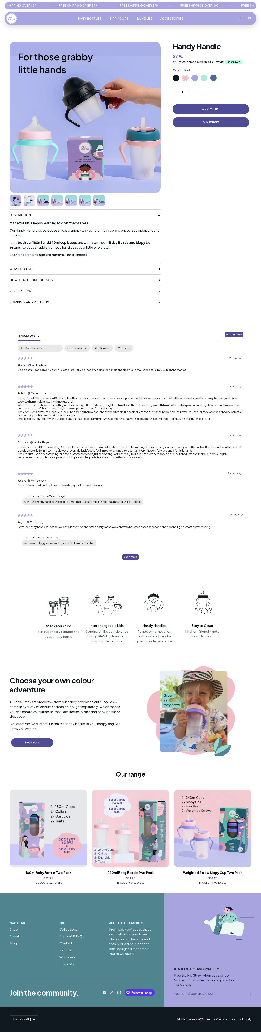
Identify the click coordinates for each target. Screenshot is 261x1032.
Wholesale (67, 957)
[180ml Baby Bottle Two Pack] (48, 828)
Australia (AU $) (22, 1019)
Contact (65, 943)
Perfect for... (22, 291)
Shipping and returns (29, 302)
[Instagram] (119, 992)
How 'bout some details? (32, 280)
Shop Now (32, 742)
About (14, 936)
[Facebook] (104, 992)
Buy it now (211, 122)
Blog (13, 943)
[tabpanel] (130, 454)
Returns (65, 950)
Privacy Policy (215, 1019)
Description (20, 215)
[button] (89, 18)
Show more (130, 556)
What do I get (22, 269)
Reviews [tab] (29, 335)
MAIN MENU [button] (17, 923)
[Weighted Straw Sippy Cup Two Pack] (212, 828)
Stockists (66, 964)
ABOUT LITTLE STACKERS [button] (126, 923)
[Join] (246, 993)
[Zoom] (85, 117)
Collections (68, 929)
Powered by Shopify (238, 1019)
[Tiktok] (111, 992)
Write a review (234, 334)
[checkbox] (123, 348)
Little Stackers (188, 1019)
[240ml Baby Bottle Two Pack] (130, 828)
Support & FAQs (71, 936)
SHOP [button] (63, 923)
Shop (14, 929)
